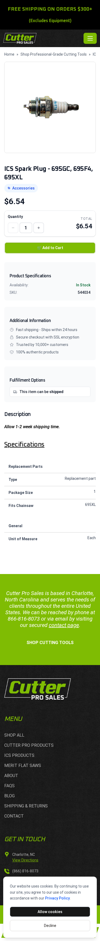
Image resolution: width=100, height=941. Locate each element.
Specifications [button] (24, 444)
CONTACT (14, 816)
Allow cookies (50, 912)
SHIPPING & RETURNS (26, 805)
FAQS (9, 785)
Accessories (23, 188)
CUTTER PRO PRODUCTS (29, 745)
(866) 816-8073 (25, 871)
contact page (64, 625)
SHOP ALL (14, 735)
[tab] (50, 444)
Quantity (15, 216)
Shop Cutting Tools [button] (50, 642)
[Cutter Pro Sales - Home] (42, 38)
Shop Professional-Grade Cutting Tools (54, 54)
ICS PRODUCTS (19, 755)
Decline (50, 925)
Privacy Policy (57, 898)
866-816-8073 (24, 619)
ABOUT (11, 775)
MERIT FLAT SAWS (22, 765)
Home (9, 54)
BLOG (9, 795)
